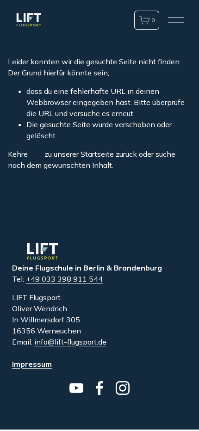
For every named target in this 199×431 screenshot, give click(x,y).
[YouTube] (76, 388)
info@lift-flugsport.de (70, 341)
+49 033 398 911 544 (64, 278)
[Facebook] (99, 388)
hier (36, 154)
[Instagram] (122, 388)
